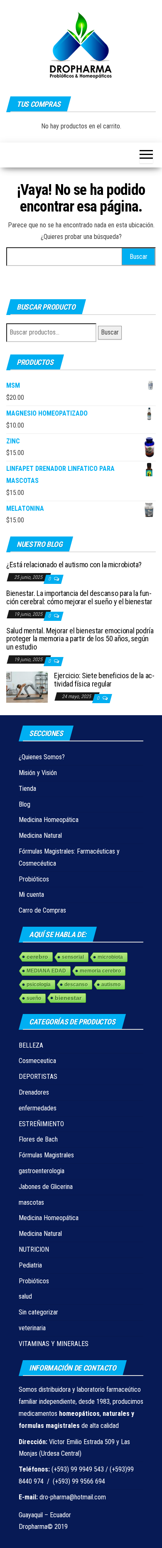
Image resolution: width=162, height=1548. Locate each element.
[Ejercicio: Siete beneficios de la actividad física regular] (27, 687)
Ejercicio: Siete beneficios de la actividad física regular (104, 679)
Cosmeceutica (37, 1061)
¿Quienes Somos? (42, 757)
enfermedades (37, 1108)
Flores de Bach (38, 1139)
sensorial (73, 957)
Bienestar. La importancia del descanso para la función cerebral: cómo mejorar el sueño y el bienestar (79, 597)
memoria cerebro (100, 971)
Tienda (27, 788)
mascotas (31, 1202)
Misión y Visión (38, 773)
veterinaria (32, 1328)
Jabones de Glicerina (46, 1187)
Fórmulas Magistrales (46, 1155)
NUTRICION (34, 1249)
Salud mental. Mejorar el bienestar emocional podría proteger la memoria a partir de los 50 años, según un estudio (80, 639)
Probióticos (34, 879)
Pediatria (30, 1265)
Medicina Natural (40, 835)
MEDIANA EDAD (46, 971)
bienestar (68, 997)
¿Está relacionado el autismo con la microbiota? (74, 564)
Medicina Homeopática (49, 820)
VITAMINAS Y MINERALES (53, 1344)
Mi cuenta (31, 894)
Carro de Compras (42, 910)
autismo (110, 984)
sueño (34, 998)
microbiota (110, 957)
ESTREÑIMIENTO (41, 1124)
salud (25, 1296)
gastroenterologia (41, 1171)
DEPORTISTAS (38, 1076)
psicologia (39, 984)
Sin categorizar (38, 1312)
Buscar (110, 332)
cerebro (37, 956)
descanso (76, 984)
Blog (24, 804)
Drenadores (34, 1092)
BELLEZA (31, 1045)
